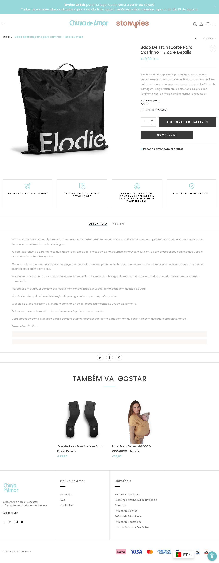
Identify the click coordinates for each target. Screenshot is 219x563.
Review (118, 224)
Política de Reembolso (128, 521)
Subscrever (10, 513)
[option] (82, 429)
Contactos (66, 505)
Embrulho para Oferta (150, 102)
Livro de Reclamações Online (132, 527)
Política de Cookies (126, 511)
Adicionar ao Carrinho (187, 122)
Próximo (208, 38)
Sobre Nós (66, 494)
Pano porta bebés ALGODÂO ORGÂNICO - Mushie (131, 448)
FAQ (62, 500)
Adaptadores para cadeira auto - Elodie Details (81, 448)
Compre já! (167, 134)
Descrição (98, 224)
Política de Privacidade (128, 516)
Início (6, 37)
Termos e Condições (127, 494)
